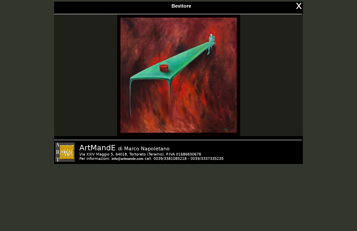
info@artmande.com (127, 158)
